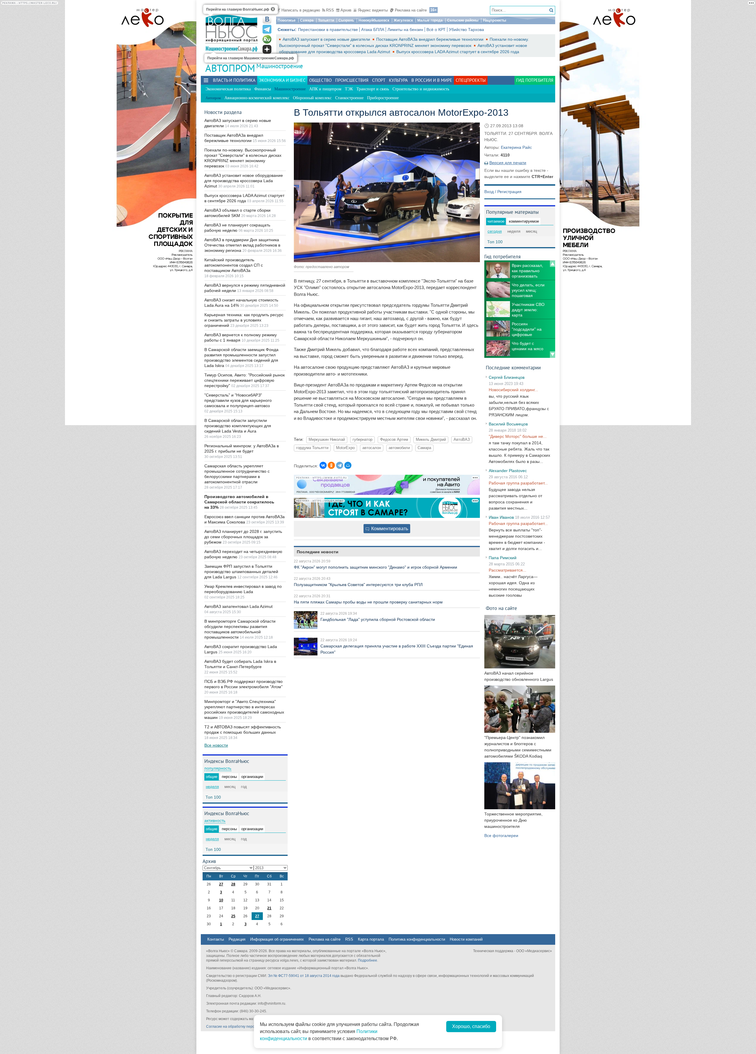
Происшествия (352, 80)
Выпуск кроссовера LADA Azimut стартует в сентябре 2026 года (457, 51)
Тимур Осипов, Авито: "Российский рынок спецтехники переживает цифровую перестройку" (244, 380)
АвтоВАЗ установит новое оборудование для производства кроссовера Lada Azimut (243, 180)
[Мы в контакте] (267, 19)
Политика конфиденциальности (417, 939)
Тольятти (326, 20)
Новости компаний (466, 939)
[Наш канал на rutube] (267, 39)
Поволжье (287, 20)
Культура (398, 80)
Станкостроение (349, 98)
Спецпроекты (471, 80)
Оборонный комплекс (312, 98)
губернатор (362, 440)
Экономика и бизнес (282, 80)
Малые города (430, 20)
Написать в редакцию (300, 10)
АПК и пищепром (325, 89)
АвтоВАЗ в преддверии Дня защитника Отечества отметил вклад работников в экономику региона (242, 245)
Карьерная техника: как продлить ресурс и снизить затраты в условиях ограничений (244, 320)
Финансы (262, 89)
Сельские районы (462, 20)
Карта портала (371, 939)
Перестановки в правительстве (328, 29)
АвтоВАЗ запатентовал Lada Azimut (238, 606)
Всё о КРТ (436, 29)
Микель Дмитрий (431, 440)
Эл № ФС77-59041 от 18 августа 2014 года (304, 976)
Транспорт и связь (372, 89)
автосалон (371, 448)
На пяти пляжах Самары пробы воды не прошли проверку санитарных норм (368, 602)
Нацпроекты (494, 20)
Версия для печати (507, 162)
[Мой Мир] (347, 465)
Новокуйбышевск (374, 20)
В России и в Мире (431, 80)
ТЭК (349, 89)
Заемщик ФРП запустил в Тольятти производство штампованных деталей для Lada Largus (241, 571)
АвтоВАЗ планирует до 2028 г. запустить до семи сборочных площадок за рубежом (243, 536)
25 (233, 916)
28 (233, 884)
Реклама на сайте (411, 10)
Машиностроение (279, 66)
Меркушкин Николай (327, 440)
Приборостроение (383, 98)
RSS (330, 10)
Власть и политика (234, 80)
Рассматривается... (507, 570)
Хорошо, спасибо (471, 1026)
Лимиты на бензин (405, 29)
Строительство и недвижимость (420, 89)
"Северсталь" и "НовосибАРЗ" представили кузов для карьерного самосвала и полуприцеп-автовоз (238, 400)
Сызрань (346, 20)
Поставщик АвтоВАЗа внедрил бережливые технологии (430, 39)
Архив (345, 10)
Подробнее (367, 960)
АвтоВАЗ (462, 440)
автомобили (399, 448)
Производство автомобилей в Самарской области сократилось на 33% (239, 502)
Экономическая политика (228, 89)
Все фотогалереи (501, 835)
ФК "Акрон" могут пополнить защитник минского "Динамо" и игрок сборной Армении (375, 567)
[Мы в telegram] (267, 29)
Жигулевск (403, 20)
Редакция (237, 939)
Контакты (215, 939)
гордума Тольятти (312, 448)
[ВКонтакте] (323, 465)
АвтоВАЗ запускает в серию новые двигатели (327, 39)
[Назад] (552, 263)
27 (221, 884)
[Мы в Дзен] (267, 49)
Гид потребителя (534, 80)
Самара (307, 20)
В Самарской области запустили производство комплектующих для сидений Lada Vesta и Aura (237, 425)
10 (221, 900)
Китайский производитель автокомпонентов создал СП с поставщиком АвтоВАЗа (233, 265)
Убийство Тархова (466, 29)
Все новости (216, 745)
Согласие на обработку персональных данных (245, 1026)
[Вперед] (552, 354)
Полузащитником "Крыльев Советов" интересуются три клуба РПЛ (358, 584)
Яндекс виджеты (373, 10)
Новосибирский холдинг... (513, 389)
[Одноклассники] (331, 465)
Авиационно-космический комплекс (256, 98)
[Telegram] (339, 465)
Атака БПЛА (372, 29)
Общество (320, 80)
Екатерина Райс (516, 147)
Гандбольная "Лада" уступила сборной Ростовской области (377, 619)
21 (269, 908)
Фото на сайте (501, 608)
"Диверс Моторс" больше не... (518, 436)
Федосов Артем (394, 440)
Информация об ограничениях (277, 939)
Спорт (378, 80)
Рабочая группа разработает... (518, 483)
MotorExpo (345, 448)
